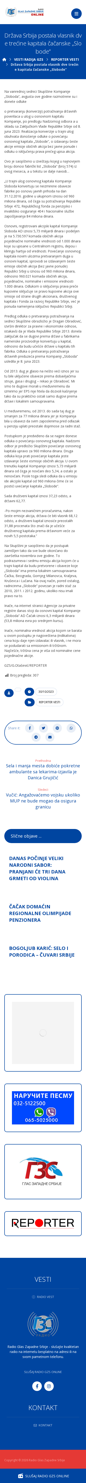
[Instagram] (49, 1386)
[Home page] (4, 59)
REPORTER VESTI (49, 702)
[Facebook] (37, 1386)
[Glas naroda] (24, 12)
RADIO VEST (45, 1297)
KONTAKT (45, 1425)
